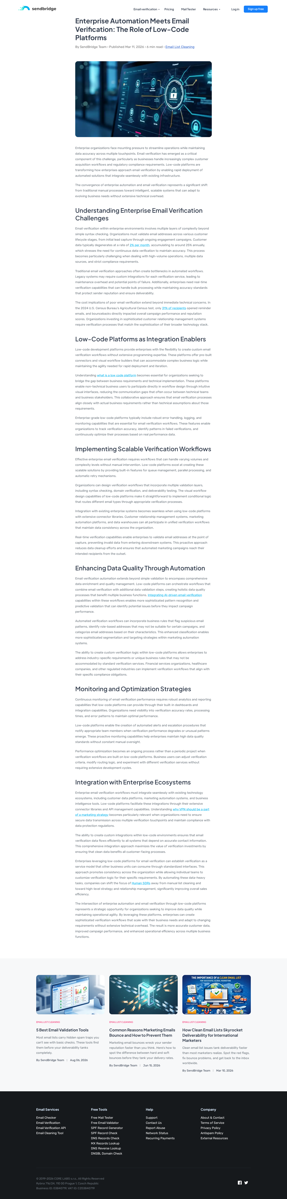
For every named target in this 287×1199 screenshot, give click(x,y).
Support (151, 1118)
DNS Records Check (105, 1138)
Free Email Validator (105, 1123)
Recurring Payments (160, 1138)
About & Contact (212, 1118)
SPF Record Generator (107, 1128)
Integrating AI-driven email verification (175, 595)
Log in (235, 9)
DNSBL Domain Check (106, 1153)
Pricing (169, 9)
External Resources (214, 1138)
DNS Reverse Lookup (106, 1148)
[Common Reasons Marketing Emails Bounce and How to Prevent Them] (143, 994)
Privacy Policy (210, 1128)
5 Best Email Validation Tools (62, 1029)
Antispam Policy (212, 1133)
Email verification (145, 9)
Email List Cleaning (179, 47)
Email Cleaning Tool (49, 1133)
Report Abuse (155, 1128)
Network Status (157, 1133)
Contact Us (154, 1123)
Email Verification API (51, 1128)
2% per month (139, 245)
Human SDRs (141, 883)
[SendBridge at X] (246, 1183)
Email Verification (48, 1123)
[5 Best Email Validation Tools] (70, 994)
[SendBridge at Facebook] (240, 1183)
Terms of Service (212, 1123)
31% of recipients (174, 308)
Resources (210, 9)
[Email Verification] (37, 8)
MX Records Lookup (105, 1143)
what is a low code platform (116, 375)
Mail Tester (188, 9)
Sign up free (256, 9)
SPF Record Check (104, 1133)
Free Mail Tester (102, 1118)
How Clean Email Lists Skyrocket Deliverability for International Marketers (212, 1035)
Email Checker (46, 1118)
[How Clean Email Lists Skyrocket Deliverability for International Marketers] (216, 994)
